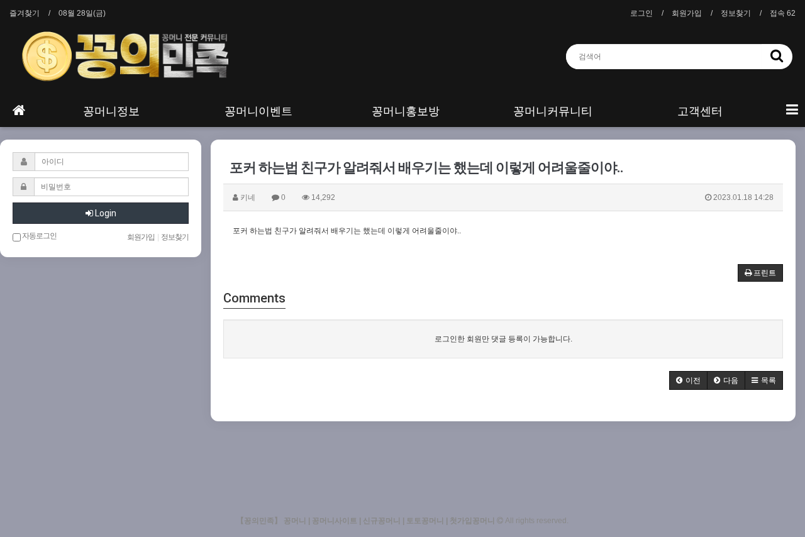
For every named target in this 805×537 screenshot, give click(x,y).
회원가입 (687, 13)
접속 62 (783, 13)
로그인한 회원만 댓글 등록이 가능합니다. (503, 339)
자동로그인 (39, 235)
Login (104, 213)
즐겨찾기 (24, 13)
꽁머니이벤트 (258, 111)
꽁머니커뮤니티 (552, 111)
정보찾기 (736, 13)
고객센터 (700, 111)
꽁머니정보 (111, 111)
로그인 (641, 13)
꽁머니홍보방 (406, 111)
